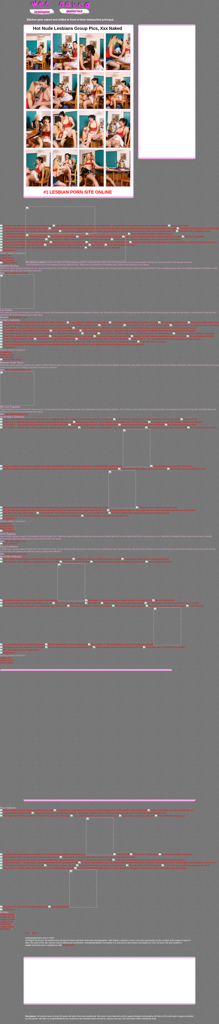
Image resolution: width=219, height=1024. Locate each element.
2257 (27, 933)
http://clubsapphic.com (15, 541)
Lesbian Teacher (8, 919)
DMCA (35, 933)
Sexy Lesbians (7, 260)
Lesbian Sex (6, 255)
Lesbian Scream (7, 917)
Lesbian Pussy (7, 258)
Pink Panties (6, 924)
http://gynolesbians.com (16, 554)
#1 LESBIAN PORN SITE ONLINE (77, 192)
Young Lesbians (7, 914)
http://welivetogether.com (16, 414)
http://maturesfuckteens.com (18, 370)
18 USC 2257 (68, 945)
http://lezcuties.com (18, 317)
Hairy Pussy (5, 929)
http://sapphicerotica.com (16, 273)
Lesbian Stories (7, 926)
